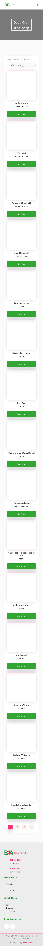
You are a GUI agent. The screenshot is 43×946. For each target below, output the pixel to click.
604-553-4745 (15, 868)
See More (21, 114)
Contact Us (10, 890)
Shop (8, 887)
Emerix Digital (28, 943)
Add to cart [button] (21, 314)
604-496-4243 (15, 860)
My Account (10, 911)
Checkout (9, 908)
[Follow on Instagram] (12, 926)
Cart (7, 905)
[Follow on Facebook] (6, 926)
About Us (10, 884)
